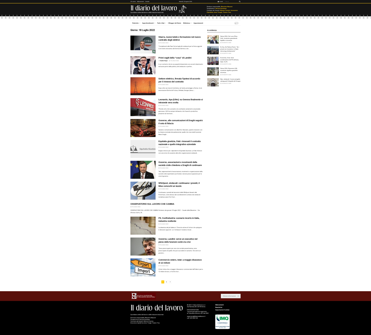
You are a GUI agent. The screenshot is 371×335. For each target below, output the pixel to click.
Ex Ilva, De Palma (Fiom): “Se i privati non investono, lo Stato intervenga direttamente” (229, 49)
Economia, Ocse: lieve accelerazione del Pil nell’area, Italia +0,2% (229, 60)
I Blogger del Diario (174, 23)
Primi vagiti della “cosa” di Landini (174, 58)
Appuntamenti (198, 23)
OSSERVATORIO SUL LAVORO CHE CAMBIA (152, 204)
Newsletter (218, 307)
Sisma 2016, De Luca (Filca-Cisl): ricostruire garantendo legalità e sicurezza (229, 38)
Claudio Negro (164, 60)
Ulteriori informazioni (229, 296)
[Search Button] (239, 1)
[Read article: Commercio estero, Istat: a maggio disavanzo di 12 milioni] (143, 267)
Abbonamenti (140, 1)
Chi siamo (133, 1)
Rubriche (135, 23)
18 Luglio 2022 (164, 43)
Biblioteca (186, 23)
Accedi (221, 1)
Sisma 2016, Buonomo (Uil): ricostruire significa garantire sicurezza (229, 70)
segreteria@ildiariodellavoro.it (196, 316)
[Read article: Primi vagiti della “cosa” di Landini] (143, 65)
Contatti (147, 1)
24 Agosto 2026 (226, 42)
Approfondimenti (148, 23)
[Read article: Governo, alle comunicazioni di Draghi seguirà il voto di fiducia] (143, 128)
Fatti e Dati (160, 23)
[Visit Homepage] (154, 8)
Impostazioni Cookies (222, 310)
